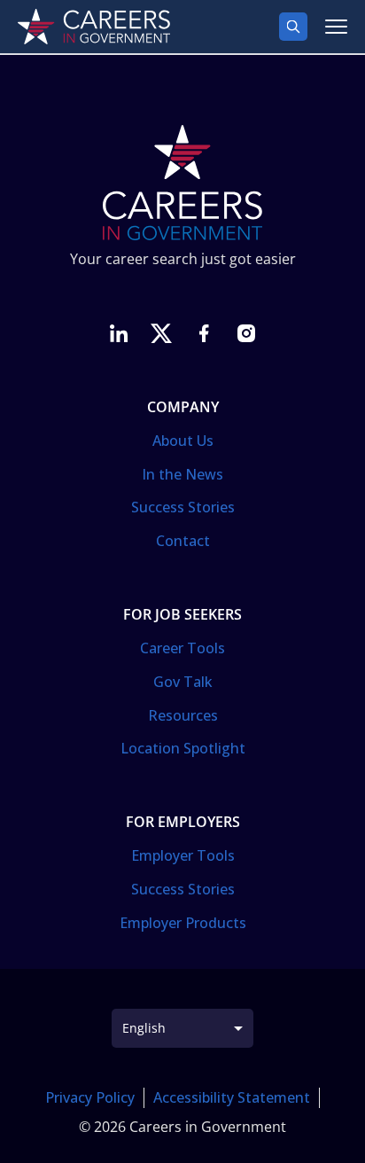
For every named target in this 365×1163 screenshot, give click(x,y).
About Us (183, 440)
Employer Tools (183, 855)
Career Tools (182, 648)
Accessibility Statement (231, 1097)
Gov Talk (183, 681)
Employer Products (183, 923)
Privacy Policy (90, 1097)
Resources (183, 715)
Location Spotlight (182, 748)
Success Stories (183, 507)
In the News (182, 474)
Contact (183, 540)
